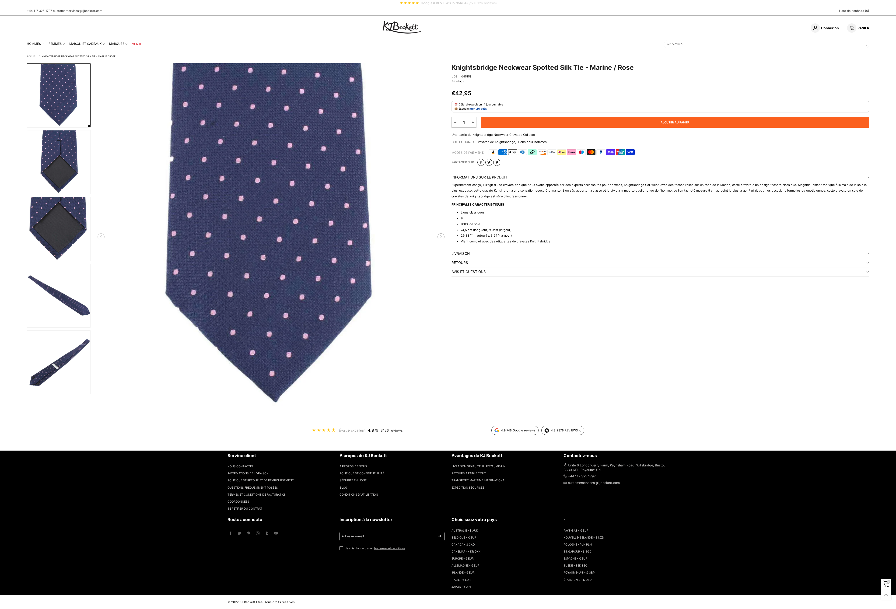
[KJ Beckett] (402, 27)
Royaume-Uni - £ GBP (579, 572)
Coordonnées (238, 501)
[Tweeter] (488, 162)
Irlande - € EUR (463, 572)
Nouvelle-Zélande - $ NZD (584, 537)
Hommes (34, 44)
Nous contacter (241, 466)
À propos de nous (353, 466)
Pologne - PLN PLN (578, 544)
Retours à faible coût (469, 473)
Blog (343, 487)
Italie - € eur (461, 579)
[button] (101, 236)
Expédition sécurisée (468, 487)
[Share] (480, 162)
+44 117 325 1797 (39, 11)
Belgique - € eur (464, 537)
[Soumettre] (865, 44)
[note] (448, 3)
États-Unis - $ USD (578, 579)
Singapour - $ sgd (578, 551)
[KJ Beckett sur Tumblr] (267, 533)
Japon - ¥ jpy (462, 586)
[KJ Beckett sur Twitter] (239, 533)
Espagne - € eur (575, 558)
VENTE (137, 44)
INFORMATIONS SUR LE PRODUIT (480, 177)
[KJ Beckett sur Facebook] (230, 533)
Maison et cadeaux (85, 44)
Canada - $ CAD (463, 544)
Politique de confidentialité (362, 473)
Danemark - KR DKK (466, 551)
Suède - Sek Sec (575, 565)
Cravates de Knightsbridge (495, 142)
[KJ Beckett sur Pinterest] (249, 533)
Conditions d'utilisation (359, 494)
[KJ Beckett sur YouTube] (276, 533)
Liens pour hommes (532, 142)
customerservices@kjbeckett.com (77, 11)
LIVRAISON (461, 253)
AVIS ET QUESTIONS (469, 272)
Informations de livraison (248, 473)
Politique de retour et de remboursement (261, 480)
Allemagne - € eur (466, 565)
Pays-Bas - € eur (576, 530)
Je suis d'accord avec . (375, 548)
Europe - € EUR (463, 558)
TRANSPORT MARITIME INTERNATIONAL (479, 480)
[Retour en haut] (886, 594)
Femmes (55, 44)
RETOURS (460, 262)
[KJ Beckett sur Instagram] (258, 533)
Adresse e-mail (353, 536)
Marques (116, 44)
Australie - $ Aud (465, 530)
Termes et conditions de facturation (257, 494)
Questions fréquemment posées (253, 487)
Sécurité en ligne (353, 480)
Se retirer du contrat (245, 508)
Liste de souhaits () (854, 11)
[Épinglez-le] (496, 162)
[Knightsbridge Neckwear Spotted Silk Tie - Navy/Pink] (271, 236)
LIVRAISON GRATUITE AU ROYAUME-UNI (479, 466)
